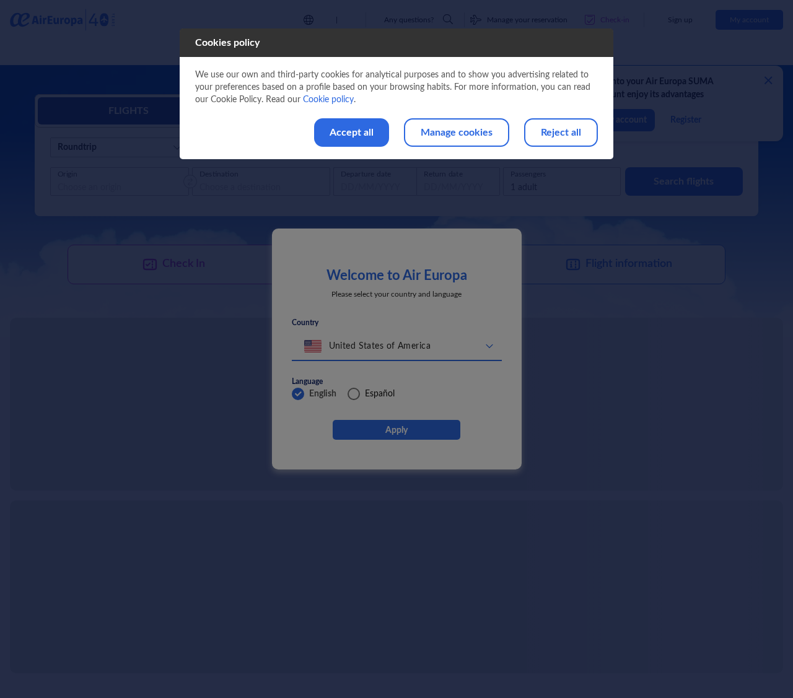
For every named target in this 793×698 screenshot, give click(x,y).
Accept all (352, 132)
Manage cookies (457, 132)
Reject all (561, 132)
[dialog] (396, 93)
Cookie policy (328, 99)
